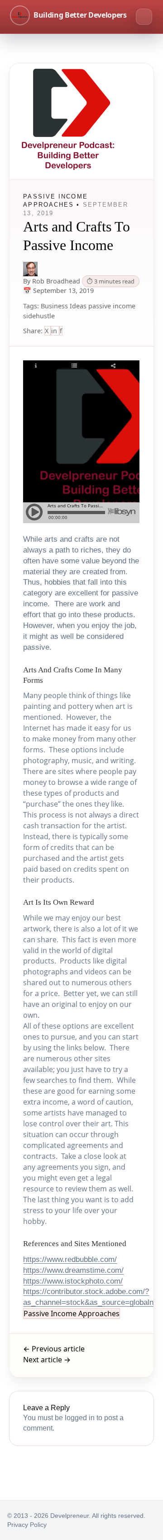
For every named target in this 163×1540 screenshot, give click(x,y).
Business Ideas (63, 306)
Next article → (47, 1360)
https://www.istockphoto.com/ (73, 1281)
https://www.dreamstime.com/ (73, 1270)
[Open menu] (144, 17)
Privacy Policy (27, 1524)
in (55, 330)
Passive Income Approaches (72, 1313)
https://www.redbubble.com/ (70, 1259)
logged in (80, 1418)
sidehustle (39, 316)
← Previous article (54, 1349)
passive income (111, 306)
